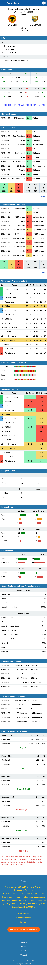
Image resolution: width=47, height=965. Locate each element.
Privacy (23, 943)
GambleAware (23, 914)
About (23, 951)
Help (23, 938)
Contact (23, 955)
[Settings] (44, 3)
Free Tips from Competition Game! (23, 104)
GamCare (23, 922)
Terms (23, 947)
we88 (23, 881)
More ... (44, 196)
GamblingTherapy (23, 918)
